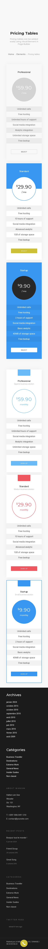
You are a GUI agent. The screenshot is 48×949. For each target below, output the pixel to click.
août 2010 (10, 717)
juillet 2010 (11, 721)
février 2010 (11, 733)
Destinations (11, 761)
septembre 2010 (13, 713)
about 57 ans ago (15, 927)
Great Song (11, 859)
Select (24, 152)
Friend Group (12, 848)
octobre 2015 (12, 706)
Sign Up (24, 463)
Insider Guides (12, 772)
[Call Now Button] (24, 943)
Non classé (11, 776)
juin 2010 (10, 725)
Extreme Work (12, 764)
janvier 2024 (11, 702)
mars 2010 (11, 729)
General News (12, 768)
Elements (21, 54)
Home (11, 54)
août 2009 (10, 736)
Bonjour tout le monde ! (16, 838)
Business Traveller (14, 757)
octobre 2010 (12, 710)
